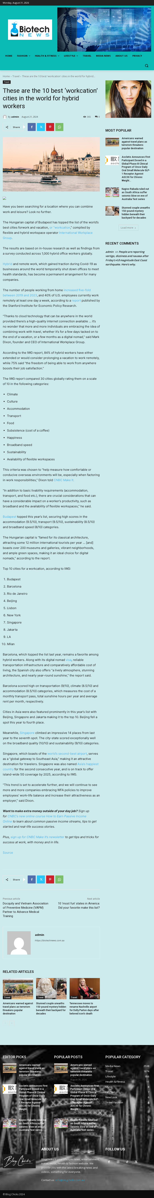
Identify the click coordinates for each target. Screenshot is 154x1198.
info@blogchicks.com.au (70, 1180)
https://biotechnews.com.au (49, 940)
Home (6, 76)
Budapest (9, 517)
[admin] (5, 117)
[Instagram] (118, 1161)
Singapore (27, 733)
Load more (127, 227)
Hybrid (7, 264)
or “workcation (60, 227)
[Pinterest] (50, 127)
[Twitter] (41, 127)
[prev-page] (5, 1023)
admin (15, 116)
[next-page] (11, 1023)
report (76, 300)
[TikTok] (127, 1161)
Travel (15, 76)
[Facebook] (32, 127)
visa (68, 660)
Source (8, 852)
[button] (146, 65)
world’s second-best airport (67, 753)
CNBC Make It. (64, 480)
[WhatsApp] (59, 127)
